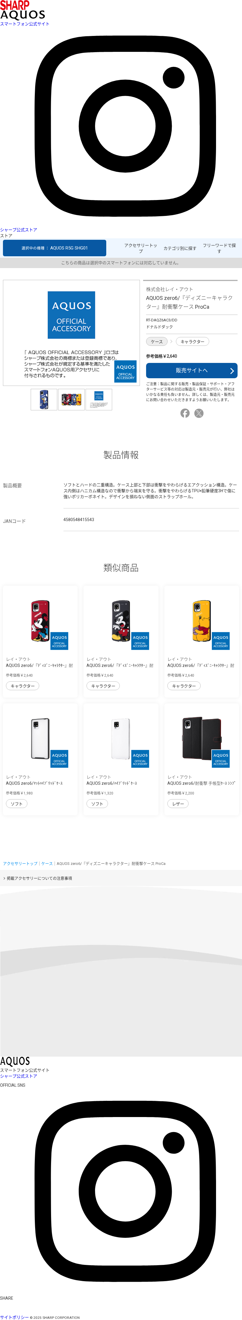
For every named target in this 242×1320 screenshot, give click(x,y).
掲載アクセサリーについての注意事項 (39, 878)
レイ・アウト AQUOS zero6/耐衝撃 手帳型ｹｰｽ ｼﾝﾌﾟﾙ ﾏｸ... (201, 783)
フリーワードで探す (219, 248)
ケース (157, 341)
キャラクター (193, 341)
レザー (178, 804)
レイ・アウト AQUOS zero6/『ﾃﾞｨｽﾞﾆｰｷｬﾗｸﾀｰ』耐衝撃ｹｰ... (39, 665)
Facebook (186, 413)
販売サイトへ (192, 370)
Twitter (200, 413)
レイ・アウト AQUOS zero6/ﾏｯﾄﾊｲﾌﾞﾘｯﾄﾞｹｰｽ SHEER (34, 783)
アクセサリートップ (140, 248)
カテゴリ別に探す (180, 248)
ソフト (17, 804)
